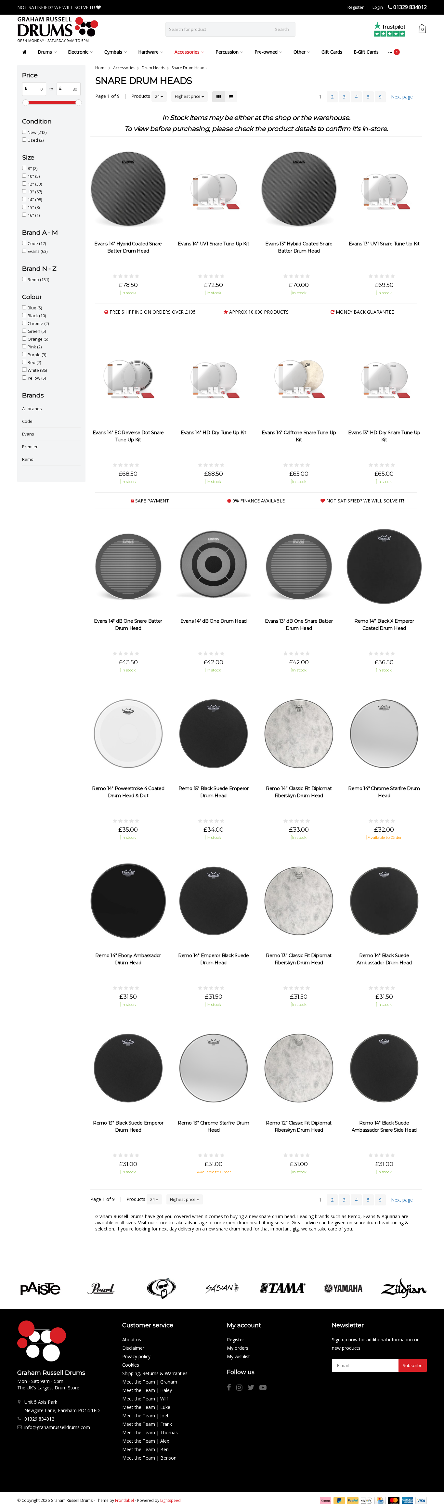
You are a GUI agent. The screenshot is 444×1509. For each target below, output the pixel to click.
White (37, 370)
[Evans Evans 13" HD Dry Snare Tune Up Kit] (384, 378)
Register (355, 7)
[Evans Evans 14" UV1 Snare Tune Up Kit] (214, 189)
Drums (45, 52)
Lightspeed (170, 1500)
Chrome (38, 323)
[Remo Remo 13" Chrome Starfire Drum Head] (214, 1068)
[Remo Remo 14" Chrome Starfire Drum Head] (384, 734)
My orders (237, 1348)
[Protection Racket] (161, 1288)
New (37, 132)
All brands (32, 408)
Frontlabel (124, 1500)
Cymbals (113, 52)
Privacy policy (136, 1356)
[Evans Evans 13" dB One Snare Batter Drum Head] (299, 567)
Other (300, 52)
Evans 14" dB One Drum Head (213, 621)
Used (36, 140)
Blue (35, 308)
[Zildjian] (404, 1288)
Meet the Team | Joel (145, 1415)
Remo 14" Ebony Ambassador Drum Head (128, 959)
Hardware (148, 52)
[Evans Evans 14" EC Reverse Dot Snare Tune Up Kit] (128, 378)
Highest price (188, 96)
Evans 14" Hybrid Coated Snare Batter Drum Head (128, 247)
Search (282, 29)
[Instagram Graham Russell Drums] (242, 1388)
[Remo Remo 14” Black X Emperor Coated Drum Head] (384, 567)
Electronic (78, 52)
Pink (35, 347)
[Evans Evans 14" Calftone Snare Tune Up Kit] (299, 378)
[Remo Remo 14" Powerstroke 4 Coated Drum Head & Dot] (128, 734)
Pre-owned (266, 52)
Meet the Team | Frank (147, 1424)
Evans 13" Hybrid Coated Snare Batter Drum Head (299, 247)
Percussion (227, 52)
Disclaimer (133, 1348)
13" (35, 192)
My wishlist (238, 1356)
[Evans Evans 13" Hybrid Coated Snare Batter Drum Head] (299, 189)
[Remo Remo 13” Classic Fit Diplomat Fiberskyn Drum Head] (299, 901)
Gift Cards (331, 52)
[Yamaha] (343, 1288)
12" (35, 184)
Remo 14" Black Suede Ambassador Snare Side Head (384, 1126)
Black (37, 316)
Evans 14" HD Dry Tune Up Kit (213, 433)
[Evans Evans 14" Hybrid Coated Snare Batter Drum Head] (128, 189)
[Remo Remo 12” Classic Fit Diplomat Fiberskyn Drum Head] (299, 1068)
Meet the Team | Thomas (150, 1432)
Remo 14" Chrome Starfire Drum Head (384, 792)
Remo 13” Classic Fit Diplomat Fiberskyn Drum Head (299, 959)
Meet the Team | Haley (147, 1390)
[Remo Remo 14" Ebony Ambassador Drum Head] (128, 901)
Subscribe (413, 1365)
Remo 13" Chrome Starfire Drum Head (213, 1126)
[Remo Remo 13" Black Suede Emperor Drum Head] (128, 1068)
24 (158, 96)
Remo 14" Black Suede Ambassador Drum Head (384, 959)
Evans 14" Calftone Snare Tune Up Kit (299, 436)
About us (131, 1339)
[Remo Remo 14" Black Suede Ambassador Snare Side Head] (384, 1068)
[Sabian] (222, 1288)
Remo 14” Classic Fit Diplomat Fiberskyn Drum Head (299, 792)
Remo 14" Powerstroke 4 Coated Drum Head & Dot (128, 792)
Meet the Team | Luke (146, 1407)
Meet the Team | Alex (145, 1441)
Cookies (130, 1365)
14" (35, 199)
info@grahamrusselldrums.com (57, 1427)
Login (377, 7)
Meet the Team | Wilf (145, 1399)
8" (32, 168)
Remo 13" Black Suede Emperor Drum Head (128, 1126)
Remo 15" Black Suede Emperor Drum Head (213, 792)
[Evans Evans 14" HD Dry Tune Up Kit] (214, 378)
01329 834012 (410, 7)
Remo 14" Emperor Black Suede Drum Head (213, 959)
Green (37, 331)
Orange (38, 339)
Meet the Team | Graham (149, 1382)
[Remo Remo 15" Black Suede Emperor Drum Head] (214, 734)
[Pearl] (101, 1288)
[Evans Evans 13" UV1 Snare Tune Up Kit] (384, 189)
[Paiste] (40, 1288)
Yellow (37, 378)
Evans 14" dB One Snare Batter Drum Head (128, 624)
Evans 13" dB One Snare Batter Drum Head (299, 624)
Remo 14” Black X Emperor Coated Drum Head (384, 624)
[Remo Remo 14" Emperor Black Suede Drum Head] (214, 901)
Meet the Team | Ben (145, 1449)
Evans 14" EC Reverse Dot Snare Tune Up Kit (128, 436)
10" (34, 176)
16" (34, 215)
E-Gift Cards (366, 52)
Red (34, 362)
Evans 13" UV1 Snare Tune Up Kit (384, 244)
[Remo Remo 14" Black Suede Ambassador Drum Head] (384, 901)
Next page (402, 97)
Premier (30, 446)
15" (34, 207)
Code (37, 243)
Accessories (187, 52)
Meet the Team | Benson (149, 1458)
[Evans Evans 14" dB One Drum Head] (214, 567)
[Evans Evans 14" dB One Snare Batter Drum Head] (128, 567)
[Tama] (283, 1288)
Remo (38, 279)
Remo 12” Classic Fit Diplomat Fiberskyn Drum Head (299, 1126)
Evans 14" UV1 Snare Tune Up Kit (213, 244)
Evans (37, 251)
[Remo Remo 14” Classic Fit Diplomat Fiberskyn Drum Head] (299, 734)
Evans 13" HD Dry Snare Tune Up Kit (384, 436)
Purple (37, 355)
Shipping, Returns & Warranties (155, 1373)
